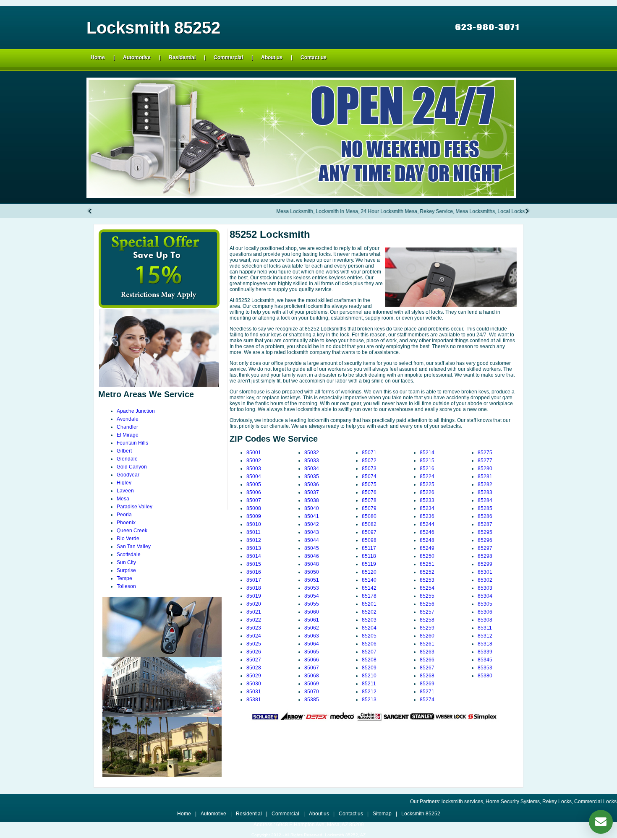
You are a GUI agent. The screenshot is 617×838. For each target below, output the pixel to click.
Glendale (127, 459)
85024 (253, 636)
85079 (369, 508)
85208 (369, 660)
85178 (369, 596)
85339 (485, 652)
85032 (311, 452)
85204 (369, 628)
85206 (369, 644)
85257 (427, 612)
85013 (253, 548)
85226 (427, 492)
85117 (369, 548)
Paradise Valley (134, 507)
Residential (182, 57)
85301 (485, 572)
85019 (253, 596)
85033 (311, 460)
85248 (427, 540)
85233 (427, 500)
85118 (369, 556)
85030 (253, 684)
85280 (485, 468)
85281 (485, 476)
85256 (427, 604)
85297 (485, 548)
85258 (427, 620)
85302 (485, 580)
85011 (253, 532)
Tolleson (126, 586)
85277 (485, 460)
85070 (311, 692)
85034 (311, 468)
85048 (311, 564)
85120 (369, 572)
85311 (485, 628)
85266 (427, 660)
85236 (427, 516)
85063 (311, 636)
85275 (485, 452)
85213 (369, 700)
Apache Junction (136, 411)
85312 (485, 636)
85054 (311, 596)
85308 (485, 620)
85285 (485, 508)
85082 (369, 524)
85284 (485, 500)
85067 (311, 668)
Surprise (126, 570)
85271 (427, 692)
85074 (369, 476)
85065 (311, 652)
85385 (311, 700)
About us (271, 57)
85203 (369, 620)
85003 (253, 468)
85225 (427, 484)
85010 (253, 524)
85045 (311, 548)
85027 (253, 660)
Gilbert (124, 451)
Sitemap (382, 814)
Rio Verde (128, 538)
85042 (311, 524)
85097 (369, 532)
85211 (369, 684)
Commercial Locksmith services (580, 801)
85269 (427, 684)
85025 (253, 644)
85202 (369, 612)
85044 (311, 540)
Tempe (124, 578)
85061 (311, 620)
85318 (485, 644)
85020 (253, 604)
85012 (253, 540)
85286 (485, 516)
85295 (485, 532)
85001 (253, 452)
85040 (311, 508)
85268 (427, 676)
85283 (485, 492)
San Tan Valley (134, 546)
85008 (253, 508)
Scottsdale (129, 554)
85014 (253, 556)
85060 (311, 612)
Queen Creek (132, 531)
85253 (427, 580)
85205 (369, 636)
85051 (311, 580)
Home (98, 57)
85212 (369, 692)
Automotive (137, 57)
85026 (253, 652)
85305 (485, 604)
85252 (427, 572)
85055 (311, 604)
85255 (427, 596)
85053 (311, 588)
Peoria (124, 515)
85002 (253, 460)
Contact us (314, 57)
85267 (427, 668)
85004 (253, 476)
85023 (253, 628)
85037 (311, 492)
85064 (311, 644)
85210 (369, 676)
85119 (369, 564)
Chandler (127, 427)
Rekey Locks (526, 801)
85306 (485, 612)
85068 (311, 676)
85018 (253, 588)
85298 (485, 556)
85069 (311, 684)
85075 (369, 484)
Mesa (123, 499)
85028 (253, 668)
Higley (124, 483)
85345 (485, 660)
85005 (253, 484)
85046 (311, 556)
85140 (369, 580)
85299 (485, 564)
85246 (427, 532)
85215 (427, 460)
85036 (311, 484)
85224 (427, 476)
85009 (253, 516)
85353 (485, 668)
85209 (369, 668)
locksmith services (431, 801)
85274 (427, 700)
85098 (369, 540)
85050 (311, 572)
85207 (369, 652)
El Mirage (128, 435)
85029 (253, 676)
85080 (369, 516)
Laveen (125, 491)
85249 (427, 548)
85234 (427, 508)
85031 (253, 692)
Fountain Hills (132, 443)
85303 (485, 588)
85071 (369, 452)
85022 (253, 620)
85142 (369, 588)
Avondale (128, 419)
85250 (427, 556)
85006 (253, 492)
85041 (311, 516)
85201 (369, 604)
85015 (253, 564)
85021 (253, 612)
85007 (253, 500)
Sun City (126, 562)
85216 (427, 468)
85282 (485, 484)
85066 (311, 660)
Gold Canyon (132, 467)
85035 (311, 476)
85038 (311, 500)
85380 (485, 676)
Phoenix (126, 523)
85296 (485, 540)
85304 (485, 596)
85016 (253, 572)
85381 (253, 700)
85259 (427, 628)
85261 (427, 644)
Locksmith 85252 (420, 814)
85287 (485, 524)
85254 (427, 588)
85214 (427, 452)
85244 (427, 524)
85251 (427, 564)
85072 (369, 460)
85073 (369, 468)
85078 (369, 500)
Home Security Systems (482, 801)
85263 (427, 652)
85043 (311, 532)
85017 (253, 580)
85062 (311, 628)
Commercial (228, 57)
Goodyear (128, 475)
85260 (427, 636)
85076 (369, 492)
